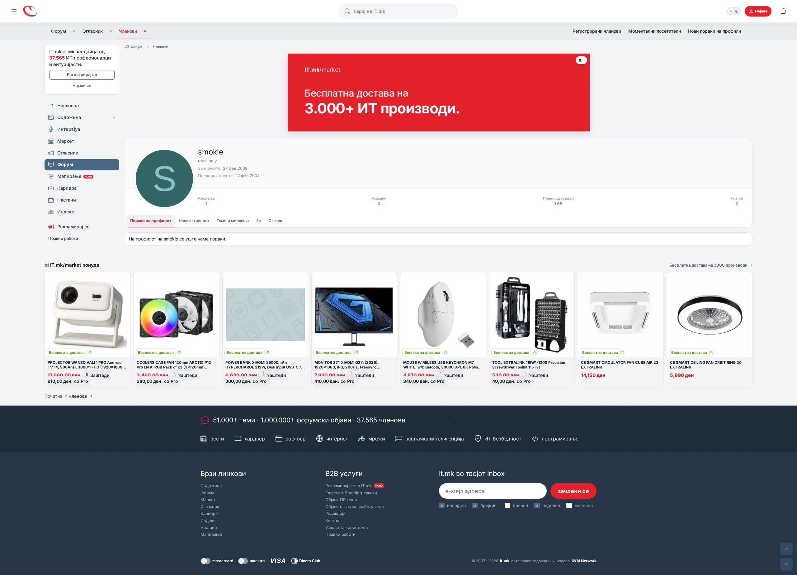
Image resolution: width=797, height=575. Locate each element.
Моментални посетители (654, 31)
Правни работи (340, 534)
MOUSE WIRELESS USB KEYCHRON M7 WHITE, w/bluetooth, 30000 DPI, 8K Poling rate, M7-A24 (441, 367)
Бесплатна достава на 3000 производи (708, 265)
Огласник (93, 31)
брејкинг (489, 505)
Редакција (335, 513)
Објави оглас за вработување (354, 506)
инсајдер (456, 505)
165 (558, 203)
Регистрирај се (82, 74)
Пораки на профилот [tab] (150, 220)
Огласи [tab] (275, 220)
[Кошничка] (783, 11)
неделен (551, 505)
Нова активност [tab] (194, 220)
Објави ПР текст (341, 499)
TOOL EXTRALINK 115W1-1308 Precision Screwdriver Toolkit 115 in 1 (528, 364)
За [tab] (258, 220)
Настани (208, 527)
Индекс (207, 520)
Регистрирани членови (597, 31)
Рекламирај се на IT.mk (354, 485)
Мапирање (211, 534)
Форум (58, 31)
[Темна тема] (734, 11)
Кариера (209, 513)
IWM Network (584, 560)
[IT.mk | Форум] (30, 11)
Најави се (82, 85)
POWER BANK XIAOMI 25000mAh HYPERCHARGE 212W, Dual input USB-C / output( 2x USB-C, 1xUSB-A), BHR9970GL (263, 367)
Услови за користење (346, 527)
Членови (128, 31)
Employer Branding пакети (351, 492)
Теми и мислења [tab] (233, 220)
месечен (583, 505)
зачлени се (573, 491)
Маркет (207, 499)
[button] (74, 31)
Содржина (211, 485)
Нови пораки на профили (714, 31)
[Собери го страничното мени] (14, 11)
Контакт (333, 520)
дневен (520, 505)
